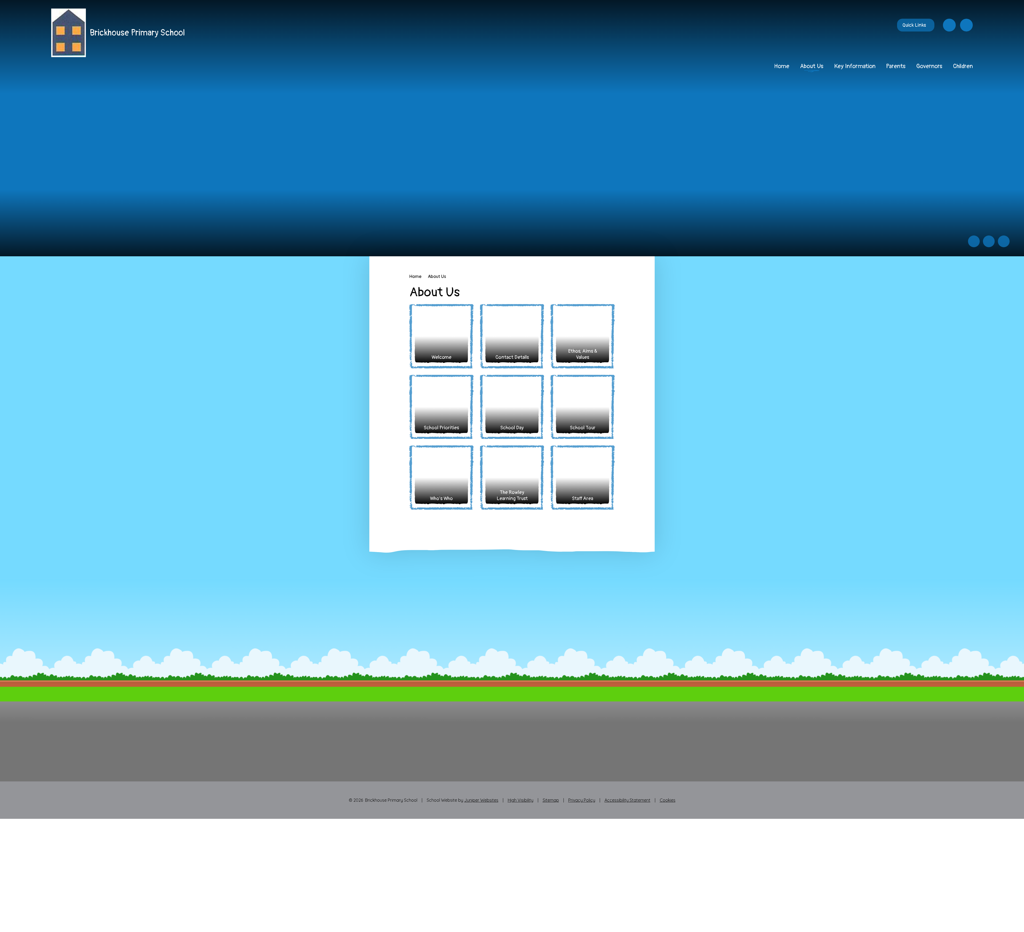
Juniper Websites (481, 800)
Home (415, 276)
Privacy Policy (581, 800)
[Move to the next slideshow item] (989, 241)
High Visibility (520, 800)
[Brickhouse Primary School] (68, 33)
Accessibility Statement (627, 800)
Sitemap (551, 800)
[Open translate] (949, 25)
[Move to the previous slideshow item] (974, 241)
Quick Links (914, 25)
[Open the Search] (966, 25)
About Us (437, 276)
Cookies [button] (667, 800)
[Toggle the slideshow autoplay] (1004, 241)
